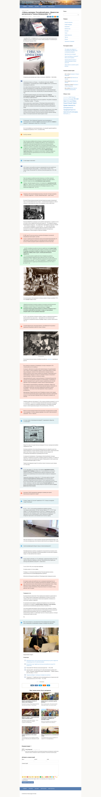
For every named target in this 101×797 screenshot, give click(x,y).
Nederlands (67, 26)
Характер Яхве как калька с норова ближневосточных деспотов (70, 61)
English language (68, 24)
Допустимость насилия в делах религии (49, 701)
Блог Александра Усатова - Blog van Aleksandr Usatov (41, 2)
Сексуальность (68, 107)
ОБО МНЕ (37, 6)
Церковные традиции (69, 41)
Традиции (66, 110)
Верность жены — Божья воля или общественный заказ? (30, 718)
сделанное (49, 359)
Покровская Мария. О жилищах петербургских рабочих (38, 675)
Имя (23, 759)
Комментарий (25, 763)
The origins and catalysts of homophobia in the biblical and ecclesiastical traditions (71, 51)
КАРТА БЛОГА (43, 6)
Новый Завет (72, 103)
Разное (66, 39)
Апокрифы (71, 99)
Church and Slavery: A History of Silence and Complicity (29, 701)
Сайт (48, 759)
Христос (73, 110)
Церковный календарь (70, 112)
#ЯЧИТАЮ (31, 6)
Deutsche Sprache (68, 22)
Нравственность (68, 35)
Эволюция (65, 113)
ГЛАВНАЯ (25, 6)
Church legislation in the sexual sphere (29, 735)
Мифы (74, 101)
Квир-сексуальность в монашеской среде (50, 735)
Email (35, 759)
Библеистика (67, 28)
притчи (69, 113)
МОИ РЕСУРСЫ (51, 6)
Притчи (66, 37)
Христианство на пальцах (70, 54)
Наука (66, 33)
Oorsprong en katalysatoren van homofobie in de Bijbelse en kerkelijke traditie (48, 718)
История (38, 16)
